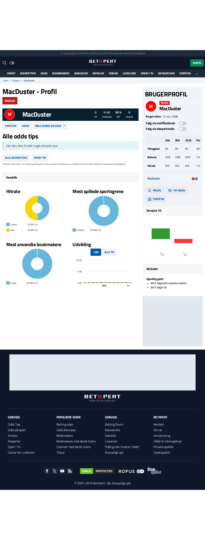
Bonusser (81, 73)
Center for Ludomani (21, 452)
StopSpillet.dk (140, 53)
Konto (197, 63)
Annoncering (162, 435)
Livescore (129, 73)
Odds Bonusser (66, 430)
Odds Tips (14, 424)
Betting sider (64, 424)
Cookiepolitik (162, 452)
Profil (156, 190)
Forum (113, 73)
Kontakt (159, 424)
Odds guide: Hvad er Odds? (122, 446)
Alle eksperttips (16, 158)
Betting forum (114, 424)
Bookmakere (60, 73)
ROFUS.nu (96, 53)
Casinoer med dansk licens (73, 446)
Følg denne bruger (48, 126)
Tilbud (60, 452)
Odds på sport (17, 430)
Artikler (98, 73)
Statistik (185, 73)
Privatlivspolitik (164, 446)
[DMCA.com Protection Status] (97, 471)
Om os (158, 430)
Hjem (5, 80)
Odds (44, 73)
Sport (11, 73)
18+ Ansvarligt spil (118, 483)
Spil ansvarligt (69, 53)
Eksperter (14, 441)
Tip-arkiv (179, 190)
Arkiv (25, 126)
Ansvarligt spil (114, 452)
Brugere (16, 80)
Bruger (10, 101)
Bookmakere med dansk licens (76, 441)
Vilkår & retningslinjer (168, 441)
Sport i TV (147, 73)
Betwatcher (166, 73)
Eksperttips (28, 73)
